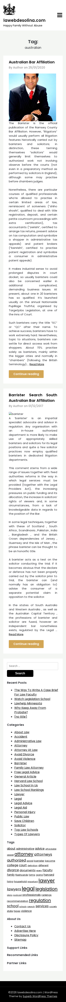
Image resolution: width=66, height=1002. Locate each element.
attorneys (43, 854)
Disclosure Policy (26, 935)
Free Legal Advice (27, 772)
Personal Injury (24, 812)
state (10, 911)
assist (10, 854)
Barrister (20, 763)
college (12, 865)
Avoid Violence (24, 759)
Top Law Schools (26, 830)
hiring (10, 881)
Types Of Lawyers (27, 834)
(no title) (20, 717)
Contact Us (22, 926)
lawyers (14, 889)
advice (40, 848)
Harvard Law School (28, 781)
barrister (39, 861)
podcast (17, 895)
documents (28, 870)
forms (32, 874)
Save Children (24, 821)
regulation (40, 900)
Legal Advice (23, 803)
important (32, 881)
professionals (32, 895)
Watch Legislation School (32, 699)
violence (26, 911)
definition (32, 865)
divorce (13, 870)
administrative (25, 849)
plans (9, 895)
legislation (46, 889)
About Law (21, 732)
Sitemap (20, 940)
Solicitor (20, 825)
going (39, 874)
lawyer (46, 880)
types (17, 911)
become (50, 860)
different (43, 865)
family (11, 875)
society (53, 906)
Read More (37, 364)
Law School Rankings (29, 790)
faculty (48, 870)
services (42, 906)
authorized (16, 860)
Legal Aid (20, 807)
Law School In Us (26, 785)
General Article (25, 776)
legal (28, 888)
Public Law (21, 816)
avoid (30, 860)
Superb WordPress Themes (40, 996)
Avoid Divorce (24, 754)
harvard (49, 875)
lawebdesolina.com (24, 20)
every (39, 870)
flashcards (21, 875)
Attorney (20, 745)
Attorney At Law (26, 750)
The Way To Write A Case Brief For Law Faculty (36, 692)
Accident (20, 737)
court (23, 865)
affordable (50, 848)
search (31, 906)
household (20, 881)
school (13, 906)
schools (23, 906)
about (11, 849)
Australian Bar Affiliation (32, 62)
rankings (46, 895)
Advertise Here (25, 931)
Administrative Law (27, 741)
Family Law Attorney (29, 768)
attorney (23, 854)
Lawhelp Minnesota (28, 703)
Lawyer (19, 794)
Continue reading (26, 374)
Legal (18, 799)
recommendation (17, 901)
